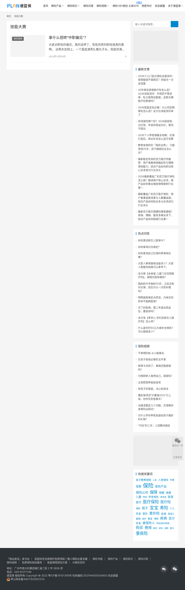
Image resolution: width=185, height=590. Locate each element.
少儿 (172, 508)
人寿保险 (163, 479)
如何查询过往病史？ (149, 246)
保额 (161, 492)
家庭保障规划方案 (57, 562)
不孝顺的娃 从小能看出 (151, 353)
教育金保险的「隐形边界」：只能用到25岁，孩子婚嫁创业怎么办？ (156, 148)
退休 (161, 528)
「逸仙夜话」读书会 (18, 558)
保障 (153, 492)
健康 (168, 492)
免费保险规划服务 (32, 562)
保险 (148, 485)
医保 (170, 497)
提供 (144, 519)
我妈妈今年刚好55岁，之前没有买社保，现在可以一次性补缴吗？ (156, 287)
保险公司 (142, 492)
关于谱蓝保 (174, 5)
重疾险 (142, 533)
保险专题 (97, 558)
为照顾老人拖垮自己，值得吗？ (155, 375)
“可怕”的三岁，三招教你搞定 (154, 425)
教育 (150, 518)
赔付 (155, 528)
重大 (172, 528)
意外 (145, 513)
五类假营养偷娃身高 (149, 382)
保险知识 (72, 5)
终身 (138, 523)
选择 (166, 528)
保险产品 (56, 5)
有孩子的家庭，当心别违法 (153, 388)
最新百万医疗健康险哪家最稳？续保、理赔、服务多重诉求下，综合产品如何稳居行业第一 (155, 215)
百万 (172, 518)
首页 (45, 5)
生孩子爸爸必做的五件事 (152, 359)
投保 (163, 513)
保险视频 (101, 5)
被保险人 (149, 523)
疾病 (163, 518)
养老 (145, 497)
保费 (138, 486)
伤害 (172, 480)
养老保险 (154, 496)
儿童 (138, 497)
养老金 (163, 497)
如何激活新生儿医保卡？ (152, 240)
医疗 (138, 502)
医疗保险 (151, 501)
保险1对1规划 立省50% (126, 5)
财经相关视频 (162, 523)
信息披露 (160, 5)
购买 (139, 528)
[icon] (163, 569)
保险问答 (88, 5)
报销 (138, 518)
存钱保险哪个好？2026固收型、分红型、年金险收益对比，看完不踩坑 (156, 125)
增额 (138, 508)
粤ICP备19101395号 (60, 575)
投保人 (171, 513)
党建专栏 (147, 5)
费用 (148, 528)
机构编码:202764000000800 (90, 575)
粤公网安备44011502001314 (27, 579)
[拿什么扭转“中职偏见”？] (27, 46)
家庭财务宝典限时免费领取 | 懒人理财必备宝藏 (61, 558)
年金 (138, 513)
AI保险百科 (78, 562)
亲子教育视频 (143, 479)
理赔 (156, 518)
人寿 (155, 480)
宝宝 (154, 507)
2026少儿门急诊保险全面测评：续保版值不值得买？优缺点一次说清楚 (156, 79)
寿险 (164, 507)
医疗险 (165, 502)
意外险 (154, 513)
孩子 (145, 508)
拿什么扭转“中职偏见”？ (68, 38)
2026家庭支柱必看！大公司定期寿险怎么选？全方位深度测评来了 (156, 111)
